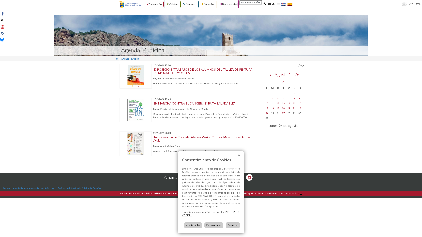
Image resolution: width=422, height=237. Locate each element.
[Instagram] (10, 33)
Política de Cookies (91, 188)
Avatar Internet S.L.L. (290, 193)
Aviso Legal (50, 188)
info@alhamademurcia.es (257, 193)
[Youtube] (10, 27)
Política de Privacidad (69, 188)
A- (303, 65)
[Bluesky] (10, 40)
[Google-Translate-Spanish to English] (284, 4)
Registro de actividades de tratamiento (22, 188)
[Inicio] (117, 58)
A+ (300, 65)
